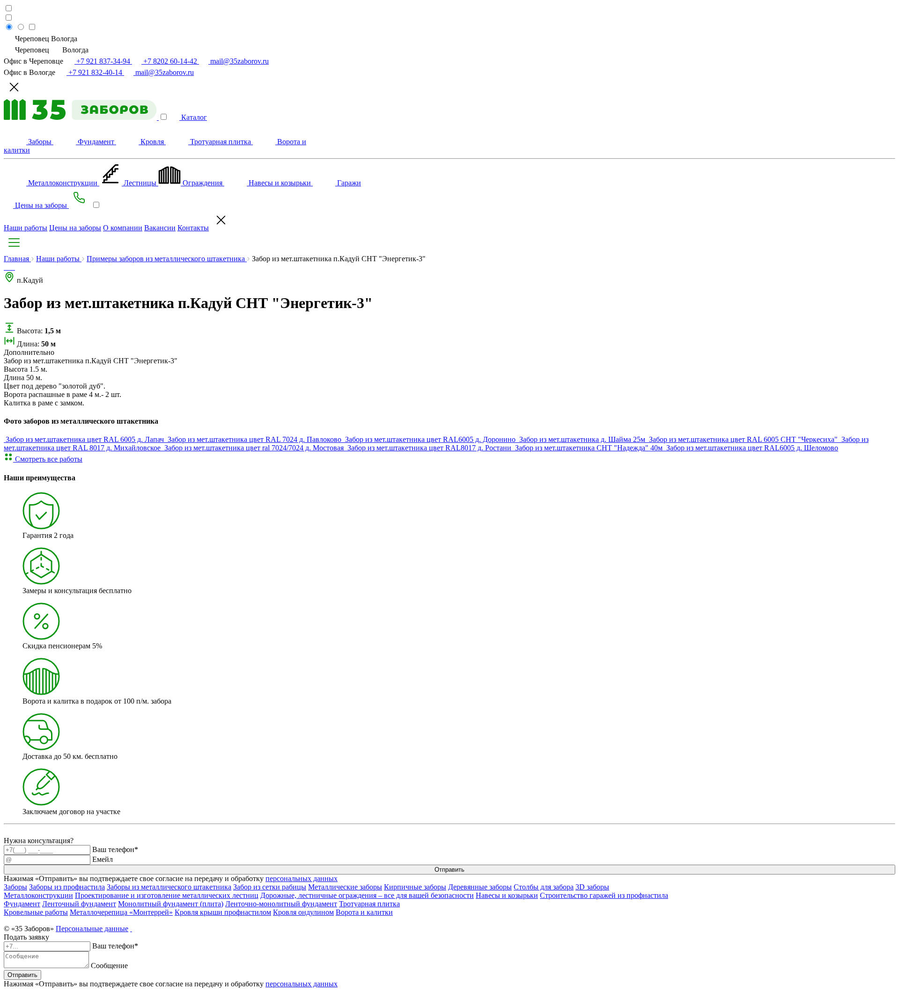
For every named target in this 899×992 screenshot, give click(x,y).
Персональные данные (92, 929)
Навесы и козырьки (507, 895)
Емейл (102, 859)
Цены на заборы (75, 228)
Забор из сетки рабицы (269, 887)
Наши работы (25, 228)
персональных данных (301, 878)
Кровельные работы (36, 912)
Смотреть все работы (47, 459)
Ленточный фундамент (79, 904)
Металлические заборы (345, 887)
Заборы (15, 887)
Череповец (32, 50)
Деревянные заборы (480, 887)
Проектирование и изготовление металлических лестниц (166, 895)
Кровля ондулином (303, 912)
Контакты (193, 228)
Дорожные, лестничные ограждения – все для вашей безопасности (367, 895)
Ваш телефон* (115, 849)
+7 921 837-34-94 (103, 61)
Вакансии (160, 228)
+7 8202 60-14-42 (170, 61)
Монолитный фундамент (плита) (170, 904)
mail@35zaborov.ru (238, 61)
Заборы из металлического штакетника (169, 887)
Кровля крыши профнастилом (223, 912)
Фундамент (22, 904)
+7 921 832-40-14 (95, 72)
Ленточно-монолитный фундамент (281, 904)
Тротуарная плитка (369, 904)
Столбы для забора (544, 887)
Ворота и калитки (364, 912)
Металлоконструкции (38, 895)
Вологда (74, 50)
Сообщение (109, 966)
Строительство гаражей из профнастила (604, 895)
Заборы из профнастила (67, 887)
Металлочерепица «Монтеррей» (121, 912)
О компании (122, 228)
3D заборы (592, 887)
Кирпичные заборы (415, 887)
